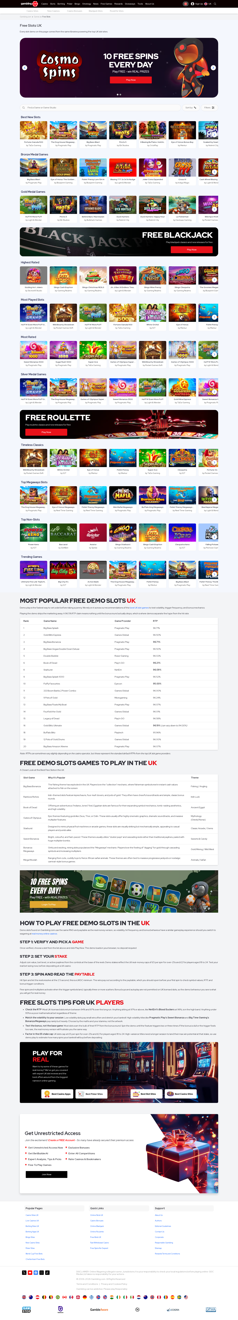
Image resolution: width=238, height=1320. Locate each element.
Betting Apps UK (32, 1232)
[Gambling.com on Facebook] (36, 1281)
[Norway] (152, 1297)
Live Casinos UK (32, 1221)
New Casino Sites (33, 1243)
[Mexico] (132, 1297)
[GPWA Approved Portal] (211, 1309)
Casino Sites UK (32, 1215)
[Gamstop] (26, 1309)
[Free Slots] (65, 1297)
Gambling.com (25, 17)
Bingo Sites (30, 1237)
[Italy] (125, 1297)
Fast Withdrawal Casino (99, 1243)
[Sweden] (179, 1297)
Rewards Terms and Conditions (167, 1254)
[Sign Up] (186, 3)
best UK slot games (139, 607)
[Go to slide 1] (117, 94)
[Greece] (92, 1297)
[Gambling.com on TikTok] (47, 1281)
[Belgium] (44, 1297)
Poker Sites (30, 1248)
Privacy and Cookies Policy (114, 1284)
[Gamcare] (60, 1309)
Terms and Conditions (87, 1284)
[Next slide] (213, 67)
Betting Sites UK (32, 1226)
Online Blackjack (97, 1226)
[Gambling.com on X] (24, 1281)
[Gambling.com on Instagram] (41, 1281)
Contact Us (159, 1232)
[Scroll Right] (214, 134)
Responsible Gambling (164, 1243)
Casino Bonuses (96, 1221)
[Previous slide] (24, 67)
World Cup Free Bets (34, 1254)
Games (37, 17)
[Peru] (159, 1297)
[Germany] (85, 1297)
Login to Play (49, 904)
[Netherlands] (139, 1297)
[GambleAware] (99, 1309)
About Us (159, 1215)
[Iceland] (98, 1297)
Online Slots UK (96, 1215)
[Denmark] (78, 1297)
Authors (158, 1221)
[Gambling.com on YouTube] (30, 1281)
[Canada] (71, 1297)
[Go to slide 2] (120, 94)
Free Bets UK (95, 1237)
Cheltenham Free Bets (35, 1259)
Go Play (144, 86)
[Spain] (173, 1297)
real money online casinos (44, 933)
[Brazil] (58, 1297)
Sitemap (158, 1248)
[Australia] (31, 1297)
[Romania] (166, 1297)
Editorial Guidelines (163, 1226)
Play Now (192, 249)
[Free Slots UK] (24, 1297)
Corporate (159, 1237)
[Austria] (38, 1297)
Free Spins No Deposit (99, 1248)
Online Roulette (97, 1232)
